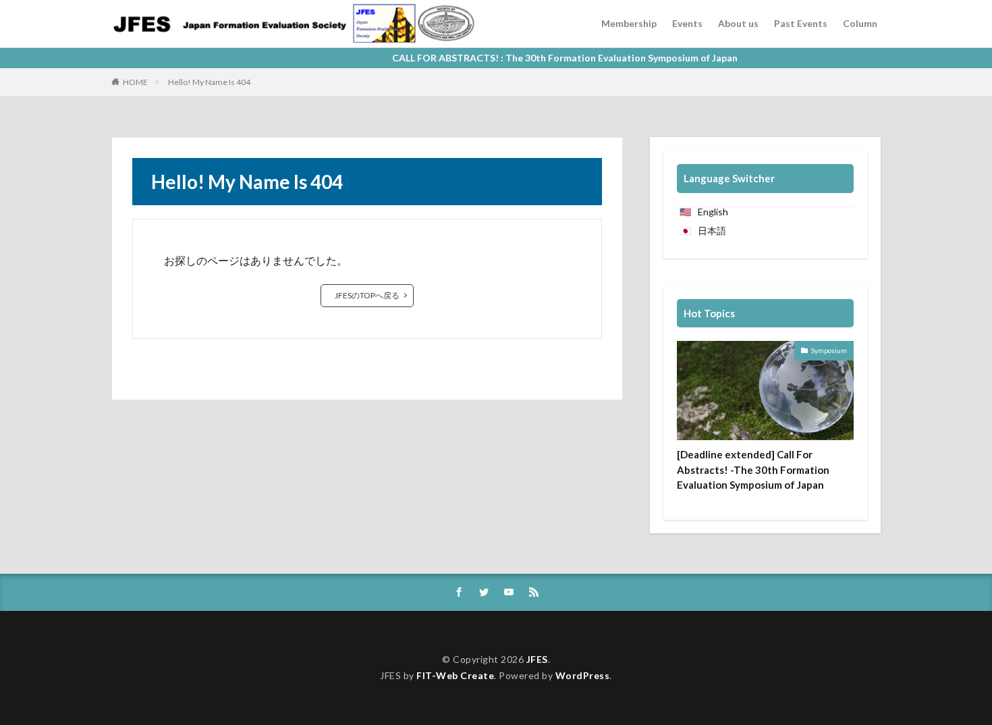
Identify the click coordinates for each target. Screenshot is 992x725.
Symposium (829, 350)
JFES (537, 659)
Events (687, 23)
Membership (629, 23)
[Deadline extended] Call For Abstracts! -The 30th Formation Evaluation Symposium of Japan (753, 469)
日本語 (712, 230)
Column (860, 23)
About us (738, 23)
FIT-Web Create (455, 675)
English (713, 211)
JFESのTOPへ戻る (367, 295)
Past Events (800, 23)
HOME (135, 82)
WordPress (582, 675)
